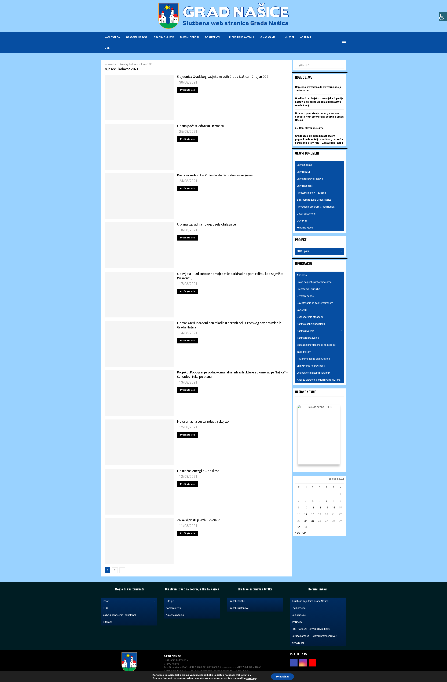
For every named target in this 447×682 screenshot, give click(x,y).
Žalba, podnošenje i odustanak (119, 615)
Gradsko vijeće (164, 37)
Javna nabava (304, 164)
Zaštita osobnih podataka (311, 324)
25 (312, 520)
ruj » (304, 532)
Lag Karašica (299, 608)
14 (333, 507)
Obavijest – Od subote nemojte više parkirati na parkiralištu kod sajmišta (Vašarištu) (230, 276)
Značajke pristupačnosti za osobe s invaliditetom (316, 348)
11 (312, 507)
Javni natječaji (305, 185)
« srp (297, 532)
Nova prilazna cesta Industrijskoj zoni (204, 422)
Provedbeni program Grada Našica (316, 206)
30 (298, 527)
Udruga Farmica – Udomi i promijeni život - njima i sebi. (315, 639)
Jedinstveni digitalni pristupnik (313, 372)
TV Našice (297, 622)
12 (319, 507)
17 (305, 514)
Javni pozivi (303, 171)
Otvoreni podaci (305, 296)
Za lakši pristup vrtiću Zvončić (198, 520)
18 (312, 514)
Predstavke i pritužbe (308, 289)
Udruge (170, 601)
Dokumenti (212, 37)
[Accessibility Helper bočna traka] (443, 16)
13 (326, 507)
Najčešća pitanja (175, 615)
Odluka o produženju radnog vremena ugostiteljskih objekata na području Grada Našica (319, 116)
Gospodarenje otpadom (310, 317)
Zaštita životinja (305, 330)
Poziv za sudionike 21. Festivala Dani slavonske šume (215, 175)
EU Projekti (303, 251)
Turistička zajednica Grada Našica (310, 601)
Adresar (305, 37)
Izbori (106, 601)
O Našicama (267, 37)
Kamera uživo (173, 608)
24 (305, 520)
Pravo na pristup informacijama (314, 282)
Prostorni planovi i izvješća (311, 192)
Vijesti (289, 37)
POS (105, 608)
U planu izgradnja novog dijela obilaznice (206, 224)
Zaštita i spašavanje (308, 337)
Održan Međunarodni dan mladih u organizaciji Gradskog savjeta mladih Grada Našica (229, 325)
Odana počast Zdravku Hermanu (200, 126)
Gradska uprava (136, 37)
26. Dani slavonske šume (309, 128)
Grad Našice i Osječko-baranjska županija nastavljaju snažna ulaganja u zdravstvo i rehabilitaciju (319, 102)
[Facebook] (326, 42)
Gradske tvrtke (237, 601)
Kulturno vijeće (305, 227)
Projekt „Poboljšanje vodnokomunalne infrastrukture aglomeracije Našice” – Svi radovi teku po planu (232, 374)
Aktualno (302, 275)
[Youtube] (333, 42)
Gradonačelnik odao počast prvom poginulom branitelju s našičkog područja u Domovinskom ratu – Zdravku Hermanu (319, 139)
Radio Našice (299, 615)
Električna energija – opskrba (198, 471)
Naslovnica (112, 37)
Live (106, 47)
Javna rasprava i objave (310, 178)
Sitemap (107, 622)
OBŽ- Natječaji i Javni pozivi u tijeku (311, 629)
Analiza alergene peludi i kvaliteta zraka (318, 379)
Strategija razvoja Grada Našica (314, 199)
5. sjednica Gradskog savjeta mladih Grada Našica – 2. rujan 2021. (223, 77)
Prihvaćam (282, 676)
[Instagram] (330, 42)
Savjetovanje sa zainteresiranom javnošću (315, 306)
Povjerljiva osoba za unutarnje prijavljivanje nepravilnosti (313, 362)
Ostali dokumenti (306, 213)
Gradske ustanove (239, 608)
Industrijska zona (241, 37)
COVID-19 (302, 220)
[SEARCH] (340, 65)
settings (251, 678)
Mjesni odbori (189, 37)
